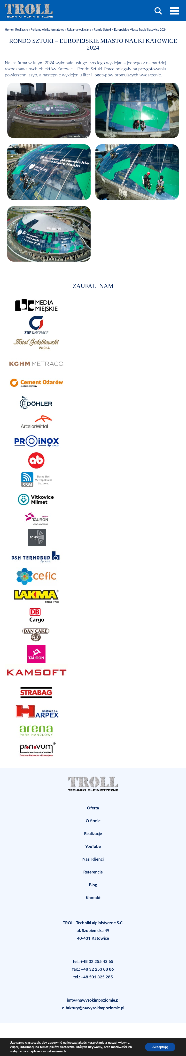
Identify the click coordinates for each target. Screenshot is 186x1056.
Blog (93, 885)
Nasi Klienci (93, 859)
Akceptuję (160, 1047)
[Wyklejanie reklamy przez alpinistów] (137, 199)
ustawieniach (56, 1051)
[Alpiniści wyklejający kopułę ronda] (137, 137)
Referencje (93, 872)
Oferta (93, 808)
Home (9, 29)
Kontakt (93, 898)
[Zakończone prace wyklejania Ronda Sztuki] (49, 137)
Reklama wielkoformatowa (47, 29)
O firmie (93, 821)
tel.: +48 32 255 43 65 (93, 962)
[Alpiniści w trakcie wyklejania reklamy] (49, 199)
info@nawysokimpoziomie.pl (93, 1000)
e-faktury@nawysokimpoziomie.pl (93, 1008)
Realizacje (21, 29)
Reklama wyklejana (79, 29)
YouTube (93, 846)
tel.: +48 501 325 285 (93, 977)
